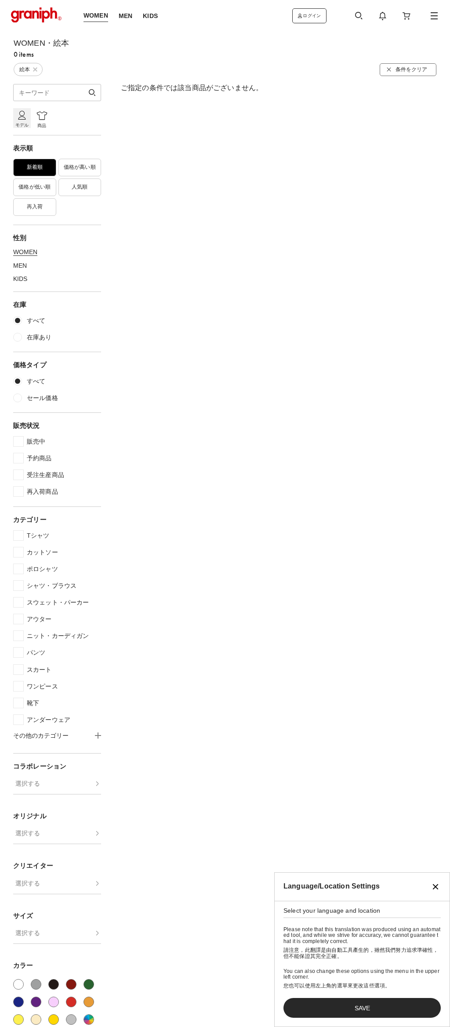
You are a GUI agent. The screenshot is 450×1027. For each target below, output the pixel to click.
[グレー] (36, 984)
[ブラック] (53, 984)
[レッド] (71, 1002)
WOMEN (25, 251)
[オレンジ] (88, 1002)
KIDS (20, 278)
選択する (27, 783)
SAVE (362, 1008)
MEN (20, 265)
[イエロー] (18, 1019)
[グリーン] (88, 984)
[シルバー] (71, 1019)
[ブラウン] (71, 984)
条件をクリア (411, 69)
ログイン (312, 15)
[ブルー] (18, 1002)
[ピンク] (53, 1002)
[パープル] (36, 1002)
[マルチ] (88, 1019)
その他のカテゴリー (41, 735)
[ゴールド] (53, 1019)
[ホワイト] (18, 984)
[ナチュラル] (36, 1019)
